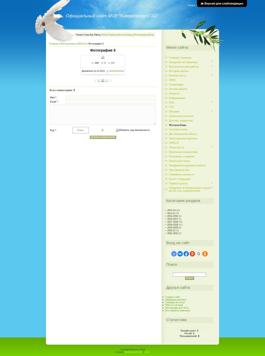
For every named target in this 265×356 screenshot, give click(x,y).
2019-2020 (172, 227)
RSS (104, 35)
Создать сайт (172, 297)
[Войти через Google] (199, 254)
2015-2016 (172, 216)
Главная (112, 35)
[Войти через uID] (174, 254)
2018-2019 (172, 224)
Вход (151, 35)
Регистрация (140, 35)
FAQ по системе (174, 305)
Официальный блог (175, 299)
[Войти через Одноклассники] (205, 254)
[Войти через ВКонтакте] (180, 254)
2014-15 (81, 43)
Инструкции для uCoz (177, 307)
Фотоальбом (68, 43)
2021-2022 (172, 233)
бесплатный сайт (133, 352)
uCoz (147, 352)
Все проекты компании (177, 310)
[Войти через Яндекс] (192, 254)
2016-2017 (172, 219)
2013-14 (171, 210)
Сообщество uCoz (175, 302)
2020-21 (171, 230)
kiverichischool (116, 71)
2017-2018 (172, 221)
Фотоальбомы (125, 35)
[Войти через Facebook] (186, 254)
